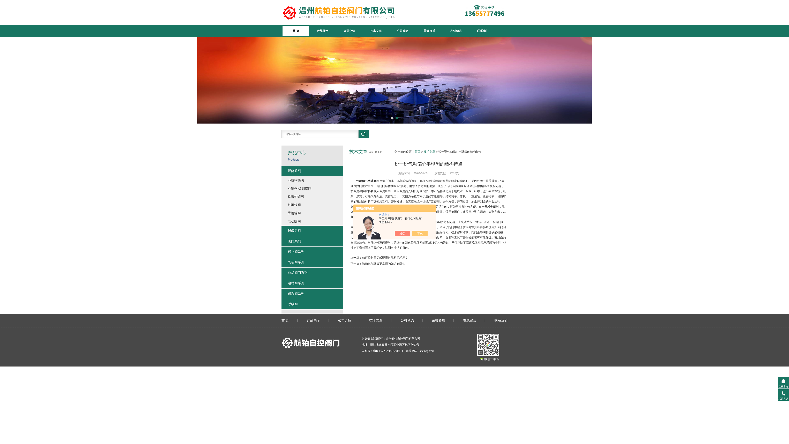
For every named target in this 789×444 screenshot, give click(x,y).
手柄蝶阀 (294, 213)
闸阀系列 (294, 241)
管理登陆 (411, 351)
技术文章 (376, 30)
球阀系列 (294, 230)
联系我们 (483, 30)
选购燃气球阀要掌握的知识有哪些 (383, 263)
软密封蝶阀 (296, 196)
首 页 (285, 320)
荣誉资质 (429, 30)
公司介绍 (349, 30)
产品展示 (322, 30)
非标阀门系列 (298, 272)
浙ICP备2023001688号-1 (388, 351)
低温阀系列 (296, 293)
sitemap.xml (427, 351)
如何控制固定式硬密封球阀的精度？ (385, 257)
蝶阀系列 (294, 171)
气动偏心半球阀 (366, 181)
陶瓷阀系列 (296, 262)
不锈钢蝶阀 (296, 180)
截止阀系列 (296, 251)
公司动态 (402, 30)
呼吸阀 (293, 304)
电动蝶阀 (294, 221)
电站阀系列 (296, 283)
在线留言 (456, 30)
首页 (417, 151)
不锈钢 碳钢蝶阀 (299, 188)
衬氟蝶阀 (294, 205)
